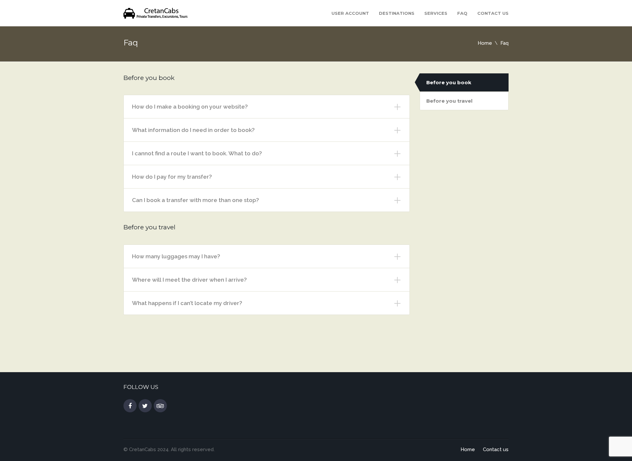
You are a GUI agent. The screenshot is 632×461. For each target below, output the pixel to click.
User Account (350, 13)
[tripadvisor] (160, 406)
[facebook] (130, 406)
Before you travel (449, 101)
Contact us (493, 13)
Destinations (396, 13)
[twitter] (145, 406)
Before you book (448, 82)
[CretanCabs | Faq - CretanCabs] (156, 13)
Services (435, 13)
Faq (462, 13)
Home (485, 43)
